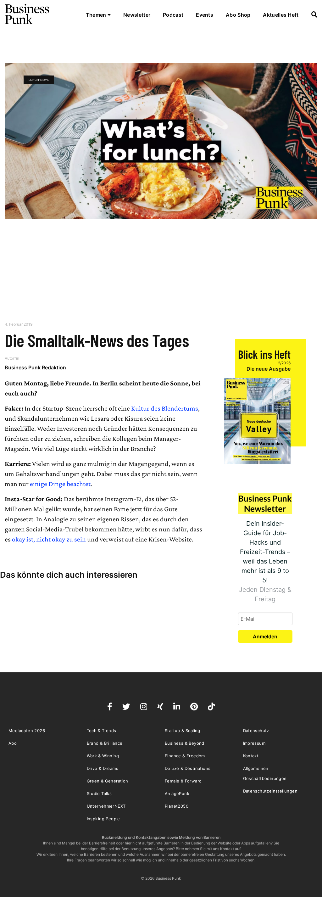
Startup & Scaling (182, 730)
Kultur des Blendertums (164, 408)
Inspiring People (103, 818)
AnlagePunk (177, 793)
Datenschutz (256, 730)
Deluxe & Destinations (187, 768)
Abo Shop (238, 15)
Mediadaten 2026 (26, 730)
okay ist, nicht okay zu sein (49, 539)
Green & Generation (107, 780)
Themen (97, 15)
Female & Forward (183, 780)
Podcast (173, 15)
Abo (12, 743)
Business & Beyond (184, 743)
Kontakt (251, 755)
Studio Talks (99, 793)
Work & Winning (103, 755)
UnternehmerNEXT (106, 806)
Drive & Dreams (103, 768)
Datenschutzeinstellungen (270, 790)
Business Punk (27, 14)
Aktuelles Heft (280, 15)
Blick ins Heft (264, 354)
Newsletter (136, 15)
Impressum (254, 743)
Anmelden (265, 636)
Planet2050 (176, 806)
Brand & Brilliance (105, 743)
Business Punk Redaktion (35, 367)
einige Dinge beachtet (60, 484)
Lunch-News (39, 79)
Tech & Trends (101, 730)
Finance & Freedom (185, 755)
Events (204, 15)
